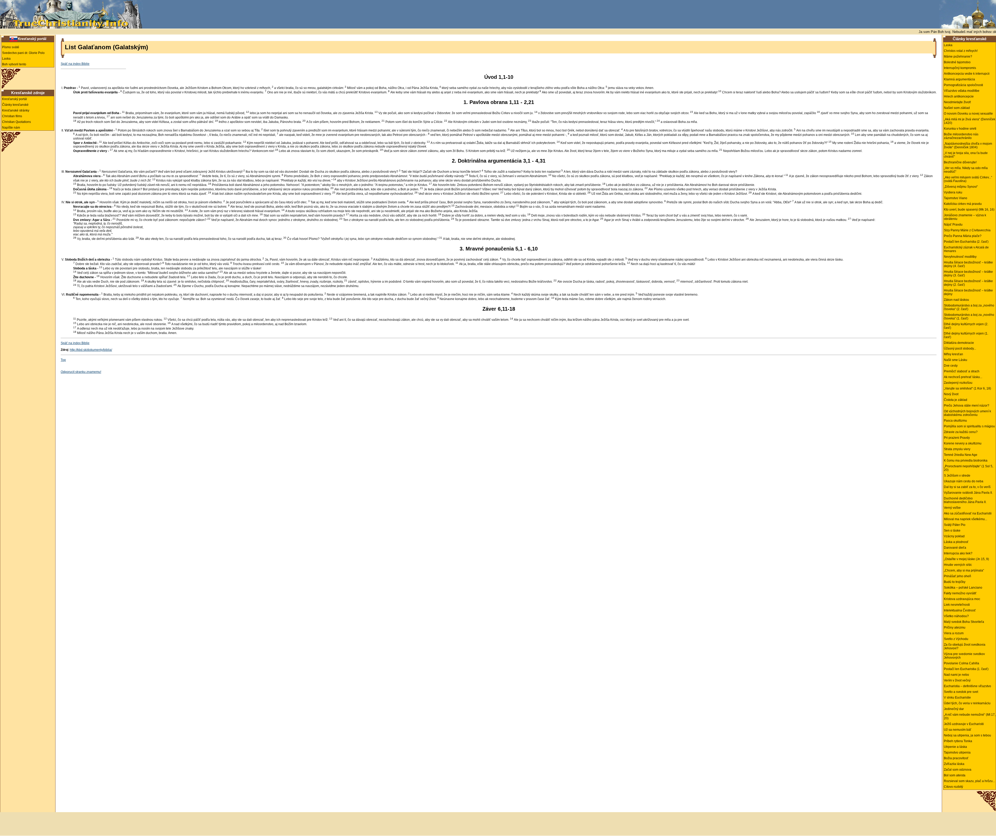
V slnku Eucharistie (957, 697)
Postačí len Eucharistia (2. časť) (966, 241)
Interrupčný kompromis (960, 68)
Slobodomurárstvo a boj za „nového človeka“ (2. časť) (969, 307)
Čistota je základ (955, 400)
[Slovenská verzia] (13, 39)
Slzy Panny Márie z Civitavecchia (967, 230)
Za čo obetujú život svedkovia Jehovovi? (964, 646)
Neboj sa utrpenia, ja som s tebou (967, 735)
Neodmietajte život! (957, 102)
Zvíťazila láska (954, 764)
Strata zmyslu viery (957, 449)
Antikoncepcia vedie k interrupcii (967, 73)
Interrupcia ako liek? (958, 553)
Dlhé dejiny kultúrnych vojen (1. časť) (966, 335)
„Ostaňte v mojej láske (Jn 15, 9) (966, 559)
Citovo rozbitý (953, 787)
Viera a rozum (954, 633)
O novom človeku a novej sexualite (968, 113)
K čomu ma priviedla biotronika (965, 460)
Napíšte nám (11, 127)
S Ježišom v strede (957, 475)
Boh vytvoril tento (14, 64)
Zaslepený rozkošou (958, 383)
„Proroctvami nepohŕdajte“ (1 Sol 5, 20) (968, 468)
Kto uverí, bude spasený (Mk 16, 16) (969, 209)
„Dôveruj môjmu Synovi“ (961, 187)
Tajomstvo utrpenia (957, 752)
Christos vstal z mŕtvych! (961, 51)
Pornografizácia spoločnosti (963, 85)
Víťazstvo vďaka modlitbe (961, 91)
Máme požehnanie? (958, 56)
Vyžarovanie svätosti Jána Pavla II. (968, 492)
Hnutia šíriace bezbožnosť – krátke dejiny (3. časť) (968, 273)
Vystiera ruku (953, 192)
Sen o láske (952, 530)
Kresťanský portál (32, 39)
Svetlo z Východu (956, 639)
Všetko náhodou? (956, 616)
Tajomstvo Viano (955, 198)
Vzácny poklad (954, 536)
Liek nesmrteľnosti (957, 605)
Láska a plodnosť (956, 542)
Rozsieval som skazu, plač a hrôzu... (969, 781)
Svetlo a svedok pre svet (961, 692)
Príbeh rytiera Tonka (958, 741)
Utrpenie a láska (955, 747)
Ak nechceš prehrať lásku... (963, 377)
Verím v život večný (957, 680)
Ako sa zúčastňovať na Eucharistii (968, 513)
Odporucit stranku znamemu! (81, 372)
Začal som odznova (957, 769)
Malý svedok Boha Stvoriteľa (964, 622)
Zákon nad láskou (956, 300)
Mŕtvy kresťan (953, 354)
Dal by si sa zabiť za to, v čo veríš (967, 487)
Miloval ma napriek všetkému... (965, 519)
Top (63, 360)
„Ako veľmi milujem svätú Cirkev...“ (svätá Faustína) (968, 179)
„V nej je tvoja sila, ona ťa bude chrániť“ (966, 154)
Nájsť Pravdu (953, 224)
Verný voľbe (952, 508)
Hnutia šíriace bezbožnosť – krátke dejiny (968, 292)
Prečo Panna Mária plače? (962, 236)
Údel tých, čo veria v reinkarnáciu (967, 703)
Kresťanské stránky (15, 110)
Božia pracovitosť (956, 758)
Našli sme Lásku (955, 360)
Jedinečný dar (954, 709)
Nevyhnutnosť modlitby (960, 257)
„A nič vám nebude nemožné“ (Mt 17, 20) (969, 716)
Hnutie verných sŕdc (958, 565)
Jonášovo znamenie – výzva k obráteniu (965, 217)
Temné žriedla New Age (960, 455)
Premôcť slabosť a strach (961, 371)
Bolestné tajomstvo (957, 62)
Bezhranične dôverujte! (960, 162)
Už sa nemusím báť (957, 730)
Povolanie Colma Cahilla (961, 663)
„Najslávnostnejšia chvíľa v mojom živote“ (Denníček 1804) (968, 145)
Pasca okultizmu (955, 420)
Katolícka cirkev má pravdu (963, 204)
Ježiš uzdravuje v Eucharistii (964, 724)
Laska (6, 58)
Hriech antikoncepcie (959, 96)
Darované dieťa (955, 547)
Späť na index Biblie (75, 64)
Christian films (12, 116)
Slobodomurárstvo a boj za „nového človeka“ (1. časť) (969, 316)
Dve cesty (951, 365)
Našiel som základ (957, 108)
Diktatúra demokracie (959, 343)
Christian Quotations (16, 122)
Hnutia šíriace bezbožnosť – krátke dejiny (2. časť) (968, 283)
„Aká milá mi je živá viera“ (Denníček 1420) (969, 121)
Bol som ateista (954, 775)
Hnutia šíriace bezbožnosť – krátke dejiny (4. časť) (968, 264)
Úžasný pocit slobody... (960, 348)
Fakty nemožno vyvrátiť (960, 593)
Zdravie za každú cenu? (961, 432)
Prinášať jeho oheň (957, 576)
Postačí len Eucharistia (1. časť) (966, 669)
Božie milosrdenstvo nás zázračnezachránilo (961, 136)
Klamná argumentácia (959, 79)
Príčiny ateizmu (954, 627)
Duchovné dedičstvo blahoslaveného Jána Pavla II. (965, 500)
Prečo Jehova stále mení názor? (966, 405)
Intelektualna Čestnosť (960, 610)
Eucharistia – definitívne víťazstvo (967, 686)
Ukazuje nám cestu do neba (963, 481)
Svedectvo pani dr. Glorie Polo (23, 53)
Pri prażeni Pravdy (957, 438)
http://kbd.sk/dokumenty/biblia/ (91, 350)
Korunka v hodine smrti (960, 128)
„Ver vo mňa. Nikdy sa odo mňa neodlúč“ (966, 169)
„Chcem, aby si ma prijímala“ (964, 570)
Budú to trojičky (954, 582)
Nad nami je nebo (956, 675)
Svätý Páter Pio (954, 525)
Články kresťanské (15, 105)
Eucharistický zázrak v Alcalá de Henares (966, 249)
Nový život (951, 394)
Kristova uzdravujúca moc (962, 599)
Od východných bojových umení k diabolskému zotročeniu (967, 413)
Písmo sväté (10, 47)
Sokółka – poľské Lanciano (963, 587)
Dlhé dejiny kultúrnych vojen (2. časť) (966, 326)
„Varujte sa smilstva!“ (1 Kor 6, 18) (967, 388)
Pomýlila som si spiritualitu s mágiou (969, 426)
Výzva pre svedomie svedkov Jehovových (964, 655)
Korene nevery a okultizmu (962, 443)
